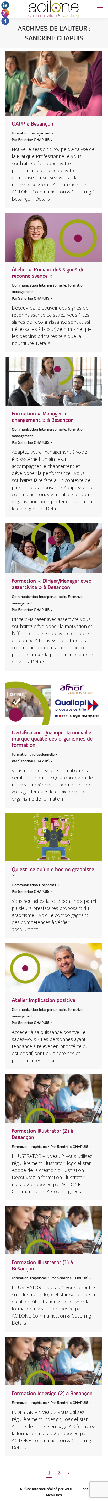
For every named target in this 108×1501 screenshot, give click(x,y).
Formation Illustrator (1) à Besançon (42, 1266)
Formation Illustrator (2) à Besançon (42, 1134)
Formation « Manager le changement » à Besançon (43, 417)
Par (31, 140)
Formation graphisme (29, 1147)
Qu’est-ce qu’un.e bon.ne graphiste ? (53, 873)
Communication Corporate (34, 885)
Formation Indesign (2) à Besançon (52, 1393)
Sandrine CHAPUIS (54, 39)
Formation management (31, 134)
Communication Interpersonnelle (39, 286)
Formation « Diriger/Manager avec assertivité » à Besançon (51, 584)
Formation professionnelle (33, 755)
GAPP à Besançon (32, 124)
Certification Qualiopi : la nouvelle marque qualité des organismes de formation (52, 739)
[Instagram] (5, 16)
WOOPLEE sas (76, 1489)
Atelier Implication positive (43, 1000)
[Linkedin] (5, 8)
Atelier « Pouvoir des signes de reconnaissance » (48, 273)
